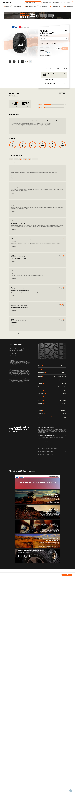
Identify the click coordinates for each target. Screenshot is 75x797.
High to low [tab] (32, 162)
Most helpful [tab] (19, 162)
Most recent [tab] (25, 162)
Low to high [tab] (38, 162)
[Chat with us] (70, 790)
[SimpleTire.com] (7, 2)
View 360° (20, 44)
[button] (54, 43)
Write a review (62, 93)
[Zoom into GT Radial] (20, 43)
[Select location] (64, 2)
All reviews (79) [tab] (12, 162)
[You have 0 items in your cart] (71, 2)
